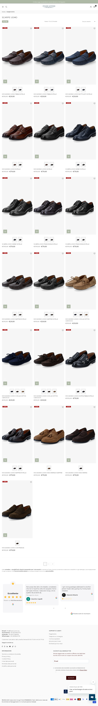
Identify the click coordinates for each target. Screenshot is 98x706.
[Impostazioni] (91, 6)
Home (3, 11)
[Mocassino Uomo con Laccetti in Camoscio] (80, 281)
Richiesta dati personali (9, 663)
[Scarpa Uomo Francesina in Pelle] (49, 206)
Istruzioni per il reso (55, 641)
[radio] (14, 89)
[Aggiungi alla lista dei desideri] (30, 29)
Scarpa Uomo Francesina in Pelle (46, 244)
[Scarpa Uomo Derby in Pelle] (80, 131)
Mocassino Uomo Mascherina (76, 472)
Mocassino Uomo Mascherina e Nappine (48, 472)
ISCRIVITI (71, 678)
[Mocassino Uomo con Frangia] (17, 509)
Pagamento (52, 634)
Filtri (5, 21)
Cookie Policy (6, 659)
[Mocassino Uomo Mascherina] (80, 434)
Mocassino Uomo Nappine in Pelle (14, 319)
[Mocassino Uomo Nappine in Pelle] (17, 281)
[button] (94, 6)
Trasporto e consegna (56, 636)
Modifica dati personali (9, 666)
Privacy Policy (6, 656)
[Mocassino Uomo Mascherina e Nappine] (49, 434)
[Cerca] (6, 6)
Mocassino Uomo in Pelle (11, 169)
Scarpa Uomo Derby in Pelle (75, 169)
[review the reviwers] (33, 598)
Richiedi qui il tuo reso (55, 643)
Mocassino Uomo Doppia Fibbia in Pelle (79, 396)
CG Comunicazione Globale (27, 702)
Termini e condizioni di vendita (11, 654)
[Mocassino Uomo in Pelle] (17, 131)
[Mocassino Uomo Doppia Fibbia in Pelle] (80, 357)
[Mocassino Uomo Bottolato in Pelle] (80, 56)
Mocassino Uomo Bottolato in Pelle (78, 94)
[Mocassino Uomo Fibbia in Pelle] (17, 56)
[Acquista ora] (5, 81)
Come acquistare (54, 639)
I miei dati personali (8, 661)
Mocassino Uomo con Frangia (13, 547)
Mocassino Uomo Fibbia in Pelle (13, 94)
